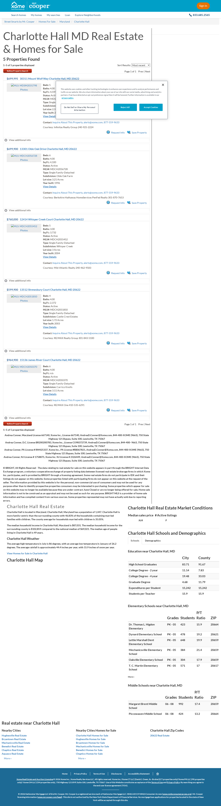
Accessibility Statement (139, 773)
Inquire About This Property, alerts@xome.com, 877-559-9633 (85, 122)
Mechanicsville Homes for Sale (92, 746)
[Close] (163, 85)
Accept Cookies (151, 107)
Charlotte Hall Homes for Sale (92, 735)
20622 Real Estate (159, 735)
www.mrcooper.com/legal (49, 797)
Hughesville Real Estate (14, 735)
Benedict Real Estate (12, 746)
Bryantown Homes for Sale (90, 742)
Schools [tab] (135, 540)
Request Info (118, 132)
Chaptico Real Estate (13, 750)
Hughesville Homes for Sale (90, 739)
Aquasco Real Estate (12, 753)
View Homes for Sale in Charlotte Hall (27, 553)
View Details (49, 116)
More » (131, 676)
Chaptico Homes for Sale (89, 753)
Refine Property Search (17, 71)
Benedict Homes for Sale (89, 750)
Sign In (203, 5)
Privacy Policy (80, 773)
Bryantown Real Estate (14, 739)
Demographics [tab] (153, 540)
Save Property (139, 132)
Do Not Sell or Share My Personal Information (79, 108)
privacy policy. (68, 98)
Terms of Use (99, 773)
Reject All (125, 107)
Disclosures (116, 773)
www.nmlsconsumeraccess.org (177, 794)
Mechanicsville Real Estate (16, 742)
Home (65, 773)
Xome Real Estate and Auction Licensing (35, 779)
